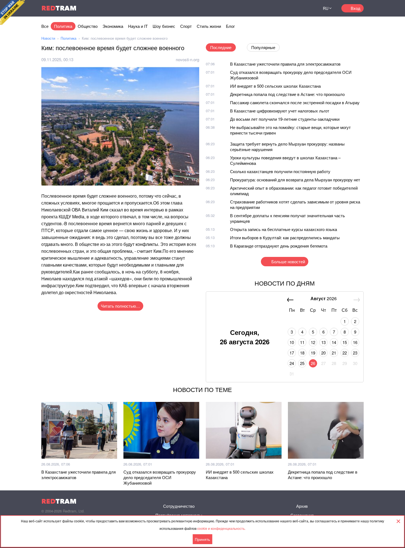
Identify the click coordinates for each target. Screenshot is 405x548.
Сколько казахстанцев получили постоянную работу (280, 171)
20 (323, 353)
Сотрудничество (179, 506)
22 (344, 353)
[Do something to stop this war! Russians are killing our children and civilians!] (12, 12)
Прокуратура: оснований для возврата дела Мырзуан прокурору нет (295, 179)
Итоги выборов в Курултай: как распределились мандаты (285, 237)
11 (302, 342)
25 (302, 363)
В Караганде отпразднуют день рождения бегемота (278, 246)
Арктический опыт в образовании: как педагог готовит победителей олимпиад (294, 190)
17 (292, 353)
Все (44, 26)
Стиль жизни (209, 26)
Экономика (112, 26)
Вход (355, 8)
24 (292, 363)
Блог (230, 26)
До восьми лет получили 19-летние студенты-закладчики (284, 119)
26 (313, 363)
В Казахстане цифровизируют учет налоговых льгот (279, 111)
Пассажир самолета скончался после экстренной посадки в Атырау (295, 102)
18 (302, 353)
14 (334, 342)
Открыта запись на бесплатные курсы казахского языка (283, 229)
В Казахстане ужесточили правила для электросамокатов (285, 64)
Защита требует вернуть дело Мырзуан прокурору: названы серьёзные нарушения (287, 146)
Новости (48, 38)
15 (344, 342)
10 (292, 342)
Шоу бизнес (164, 26)
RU (325, 8)
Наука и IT (138, 26)
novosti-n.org (187, 59)
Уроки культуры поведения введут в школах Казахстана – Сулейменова (285, 160)
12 (313, 342)
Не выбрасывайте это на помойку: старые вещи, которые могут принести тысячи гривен (290, 130)
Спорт (186, 26)
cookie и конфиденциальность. (221, 528)
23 (355, 353)
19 (313, 353)
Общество (88, 26)
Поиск (307, 8)
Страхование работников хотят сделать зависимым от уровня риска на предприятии (295, 204)
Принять (202, 539)
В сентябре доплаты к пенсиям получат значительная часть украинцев (287, 218)
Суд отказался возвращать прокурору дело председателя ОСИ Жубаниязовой (291, 74)
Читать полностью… (120, 306)
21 (334, 353)
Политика (63, 26)
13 (323, 342)
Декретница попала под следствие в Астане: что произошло (287, 94)
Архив (302, 506)
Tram (59, 8)
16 (355, 342)
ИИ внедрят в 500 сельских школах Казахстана (275, 86)
